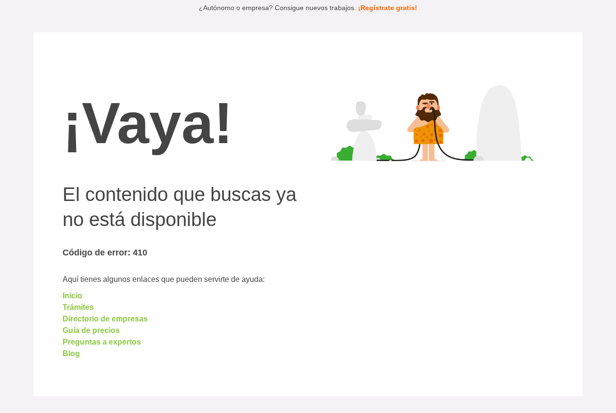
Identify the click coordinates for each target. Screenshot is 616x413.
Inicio (72, 296)
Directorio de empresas (105, 319)
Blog (71, 353)
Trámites (78, 307)
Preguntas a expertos (102, 342)
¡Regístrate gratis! (387, 8)
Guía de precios (91, 330)
